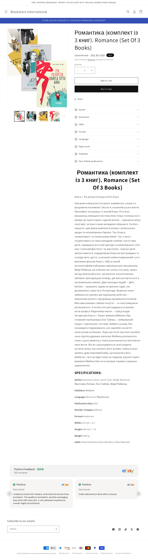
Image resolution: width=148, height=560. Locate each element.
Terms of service (92, 553)
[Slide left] (10, 116)
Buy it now (106, 89)
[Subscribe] (56, 529)
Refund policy (64, 553)
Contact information (123, 553)
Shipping (91, 59)
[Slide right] (64, 116)
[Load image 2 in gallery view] (31, 116)
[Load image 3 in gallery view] (43, 116)
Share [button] (80, 99)
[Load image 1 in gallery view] (19, 116)
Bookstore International (32, 553)
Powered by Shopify (48, 553)
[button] (6, 12)
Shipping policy (107, 553)
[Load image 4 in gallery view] (55, 116)
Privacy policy (77, 553)
